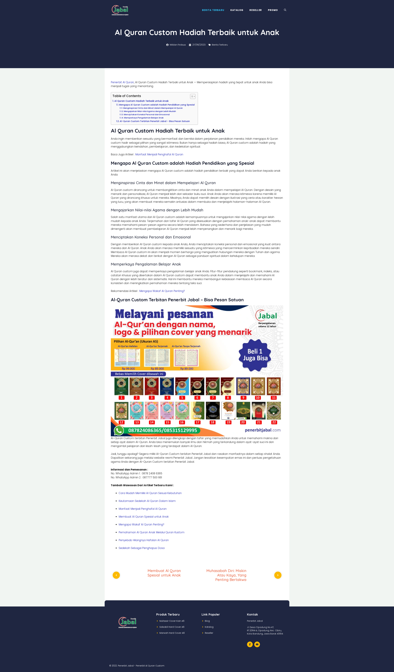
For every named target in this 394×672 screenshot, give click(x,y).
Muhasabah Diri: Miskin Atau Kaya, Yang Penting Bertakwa (226, 575)
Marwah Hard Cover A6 (172, 632)
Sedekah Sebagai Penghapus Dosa (142, 548)
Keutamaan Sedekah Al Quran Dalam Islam (147, 501)
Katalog (236, 10)
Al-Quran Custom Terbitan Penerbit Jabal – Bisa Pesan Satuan (155, 121)
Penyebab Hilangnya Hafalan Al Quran (144, 540)
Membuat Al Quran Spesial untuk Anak (144, 516)
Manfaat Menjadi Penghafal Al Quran (159, 154)
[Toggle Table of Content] (191, 96)
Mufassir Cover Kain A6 (171, 620)
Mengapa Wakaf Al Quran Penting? (162, 291)
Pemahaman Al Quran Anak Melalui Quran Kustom (151, 532)
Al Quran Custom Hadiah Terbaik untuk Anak (141, 101)
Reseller (255, 10)
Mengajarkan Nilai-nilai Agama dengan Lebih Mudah (150, 111)
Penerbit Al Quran (122, 82)
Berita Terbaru (213, 10)
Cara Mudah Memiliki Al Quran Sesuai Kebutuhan (150, 493)
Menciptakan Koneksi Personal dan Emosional (146, 114)
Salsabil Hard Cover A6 (171, 626)
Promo (273, 10)
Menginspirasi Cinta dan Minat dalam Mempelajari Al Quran (153, 108)
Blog (207, 620)
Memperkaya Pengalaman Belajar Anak (143, 117)
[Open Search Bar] (285, 10)
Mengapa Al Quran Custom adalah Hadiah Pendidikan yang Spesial (157, 104)
